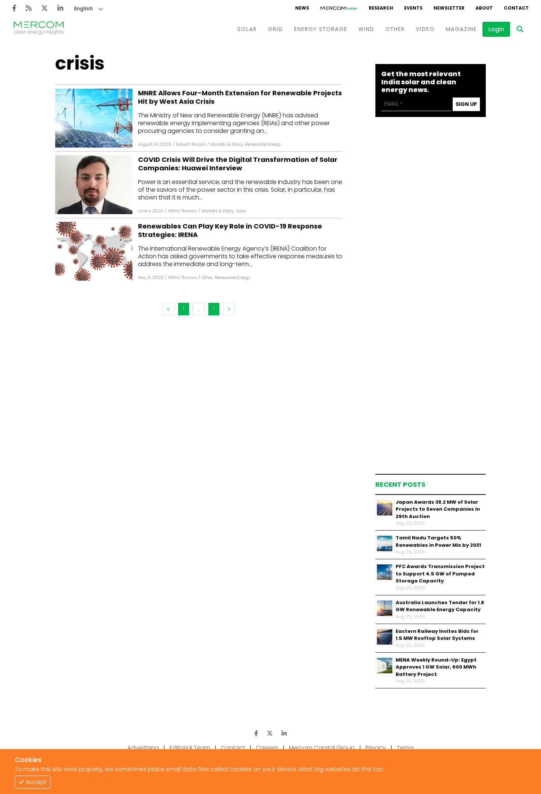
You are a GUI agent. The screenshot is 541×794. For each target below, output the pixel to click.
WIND (366, 29)
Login (496, 29)
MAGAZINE (461, 29)
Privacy (375, 748)
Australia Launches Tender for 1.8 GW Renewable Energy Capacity (440, 606)
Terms (405, 748)
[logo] (38, 29)
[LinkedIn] (60, 8)
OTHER (395, 29)
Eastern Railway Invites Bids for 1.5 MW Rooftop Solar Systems (437, 635)
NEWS (302, 8)
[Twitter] (44, 8)
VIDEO (425, 29)
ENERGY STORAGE (320, 29)
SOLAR (247, 29)
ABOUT (484, 8)
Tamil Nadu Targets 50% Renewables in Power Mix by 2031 (438, 541)
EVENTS (413, 8)
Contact (233, 748)
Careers (267, 748)
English (83, 8)
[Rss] (28, 8)
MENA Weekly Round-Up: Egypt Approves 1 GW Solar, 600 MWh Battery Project (436, 667)
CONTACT (516, 8)
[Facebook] (14, 8)
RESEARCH (381, 8)
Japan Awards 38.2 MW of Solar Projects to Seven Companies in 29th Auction (438, 509)
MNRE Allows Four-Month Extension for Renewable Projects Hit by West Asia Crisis (240, 97)
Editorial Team (190, 748)
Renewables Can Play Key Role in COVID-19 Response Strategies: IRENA (230, 230)
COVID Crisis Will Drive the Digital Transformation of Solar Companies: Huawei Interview (237, 164)
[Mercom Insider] (339, 8)
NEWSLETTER (449, 8)
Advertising (143, 748)
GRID (275, 29)
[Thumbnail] (384, 508)
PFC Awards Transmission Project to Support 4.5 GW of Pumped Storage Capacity (440, 573)
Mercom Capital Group (322, 748)
